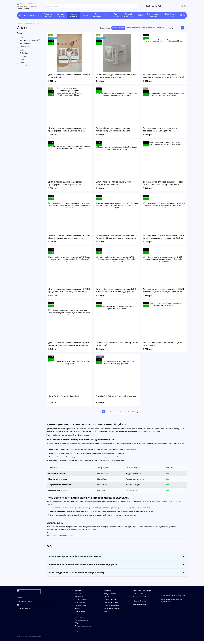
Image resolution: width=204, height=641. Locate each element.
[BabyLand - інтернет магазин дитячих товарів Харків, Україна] (29, 592)
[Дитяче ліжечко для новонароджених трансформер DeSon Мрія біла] (164, 106)
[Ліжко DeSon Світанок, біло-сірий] (69, 374)
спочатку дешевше (133, 28)
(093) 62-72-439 (153, 6)
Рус (185, 6)
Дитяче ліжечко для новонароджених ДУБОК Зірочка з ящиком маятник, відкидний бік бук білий (163, 291)
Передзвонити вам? (139, 597)
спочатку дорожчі (148, 28)
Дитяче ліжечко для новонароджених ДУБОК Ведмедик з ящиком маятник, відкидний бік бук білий (69, 345)
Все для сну (115, 15)
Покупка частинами (111, 602)
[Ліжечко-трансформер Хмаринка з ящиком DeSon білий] (164, 321)
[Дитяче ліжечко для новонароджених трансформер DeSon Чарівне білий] (69, 160)
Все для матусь (60, 15)
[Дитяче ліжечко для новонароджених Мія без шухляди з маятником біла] (117, 53)
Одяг (106, 15)
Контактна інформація (111, 608)
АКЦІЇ (140, 15)
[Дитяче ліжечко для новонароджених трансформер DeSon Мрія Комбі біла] (117, 106)
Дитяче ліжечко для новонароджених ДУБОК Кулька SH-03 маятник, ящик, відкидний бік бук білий (116, 238)
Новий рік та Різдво (170, 15)
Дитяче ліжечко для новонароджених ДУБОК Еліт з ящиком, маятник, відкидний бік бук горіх (163, 238)
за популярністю (118, 28)
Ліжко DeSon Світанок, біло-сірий (63, 396)
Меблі (182, 15)
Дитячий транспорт (128, 15)
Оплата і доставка (110, 599)
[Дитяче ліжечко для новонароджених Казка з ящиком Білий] (69, 53)
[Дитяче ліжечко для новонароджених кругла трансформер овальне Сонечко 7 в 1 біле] (69, 106)
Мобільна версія (24, 609)
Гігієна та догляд (48, 15)
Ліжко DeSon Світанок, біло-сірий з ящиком (116, 396)
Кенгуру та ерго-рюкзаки (154, 15)
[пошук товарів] (136, 6)
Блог (105, 611)
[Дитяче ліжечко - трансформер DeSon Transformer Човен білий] (117, 160)
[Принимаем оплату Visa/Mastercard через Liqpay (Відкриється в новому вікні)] (34, 604)
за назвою (160, 28)
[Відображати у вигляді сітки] (182, 27)
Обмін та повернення (111, 605)
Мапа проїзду (165, 601)
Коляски (22, 15)
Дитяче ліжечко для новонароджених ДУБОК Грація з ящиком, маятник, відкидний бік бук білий (69, 291)
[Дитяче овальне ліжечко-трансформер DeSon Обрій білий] (117, 321)
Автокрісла (34, 15)
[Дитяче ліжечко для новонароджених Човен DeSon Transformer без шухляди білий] (164, 160)
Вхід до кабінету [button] (110, 594)
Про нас (106, 596)
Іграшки (85, 15)
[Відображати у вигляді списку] (185, 27)
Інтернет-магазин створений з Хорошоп (29, 636)
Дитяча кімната (73, 15)
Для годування (96, 15)
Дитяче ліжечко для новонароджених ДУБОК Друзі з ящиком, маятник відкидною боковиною (69, 238)
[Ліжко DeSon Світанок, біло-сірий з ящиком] (117, 374)
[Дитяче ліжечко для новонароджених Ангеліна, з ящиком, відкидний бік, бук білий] (164, 53)
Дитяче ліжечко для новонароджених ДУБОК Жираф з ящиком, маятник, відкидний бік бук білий (116, 291)
